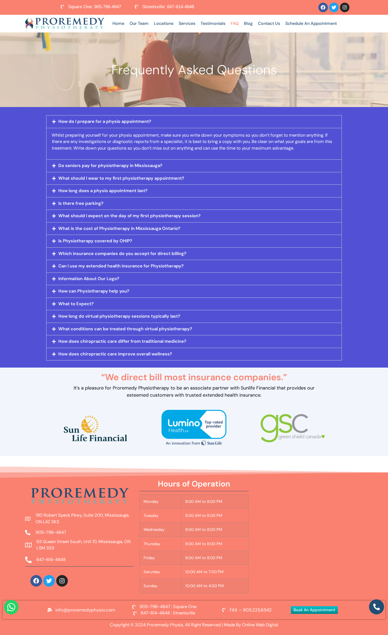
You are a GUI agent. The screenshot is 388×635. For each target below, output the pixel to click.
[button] (194, 121)
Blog (248, 23)
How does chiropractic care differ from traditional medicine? (122, 341)
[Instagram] (344, 7)
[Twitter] (334, 7)
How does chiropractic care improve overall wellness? (115, 354)
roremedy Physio (166, 625)
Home (118, 23)
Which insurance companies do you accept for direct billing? (122, 253)
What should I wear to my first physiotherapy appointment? (121, 178)
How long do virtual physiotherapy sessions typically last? (119, 316)
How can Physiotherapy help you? (93, 291)
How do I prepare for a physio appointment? (104, 121)
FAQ (235, 23)
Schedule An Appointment (311, 23)
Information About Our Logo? (88, 278)
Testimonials (213, 23)
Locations (163, 23)
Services (187, 23)
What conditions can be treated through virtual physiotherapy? (125, 329)
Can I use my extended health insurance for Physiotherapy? (121, 266)
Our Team (139, 23)
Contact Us (269, 23)
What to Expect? (76, 304)
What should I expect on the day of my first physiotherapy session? (129, 216)
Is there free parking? (80, 203)
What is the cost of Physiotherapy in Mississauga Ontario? (119, 228)
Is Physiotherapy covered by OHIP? (95, 241)
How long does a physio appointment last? (103, 190)
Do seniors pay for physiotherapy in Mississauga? (110, 165)
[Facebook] (323, 7)
